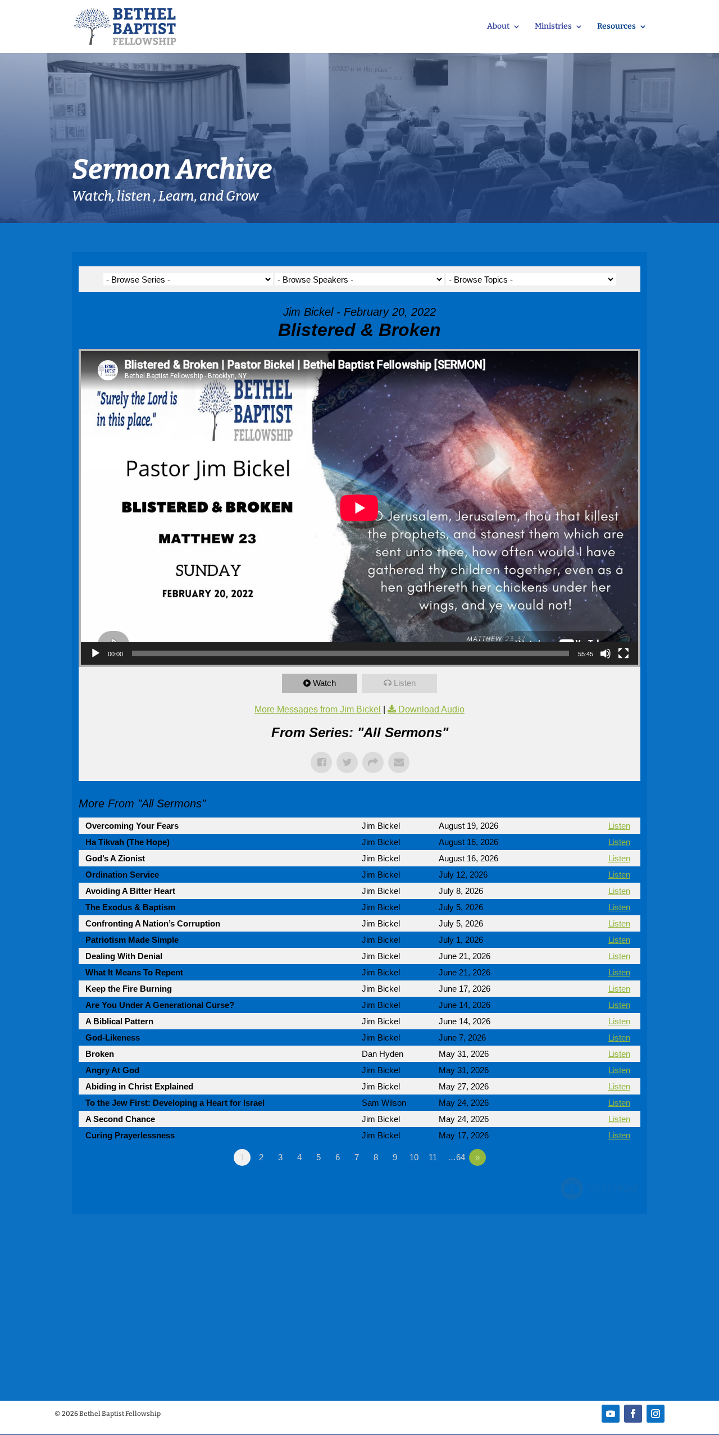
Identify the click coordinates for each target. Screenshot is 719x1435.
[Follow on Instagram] (656, 1414)
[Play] (95, 653)
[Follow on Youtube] (611, 1414)
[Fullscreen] (623, 653)
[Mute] (605, 653)
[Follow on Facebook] (633, 1414)
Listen (405, 683)
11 (433, 1157)
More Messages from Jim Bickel (317, 709)
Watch (324, 683)
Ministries (553, 26)
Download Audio (431, 709)
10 (413, 1157)
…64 (456, 1157)
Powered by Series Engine (598, 1188)
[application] (359, 508)
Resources (616, 26)
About (498, 26)
